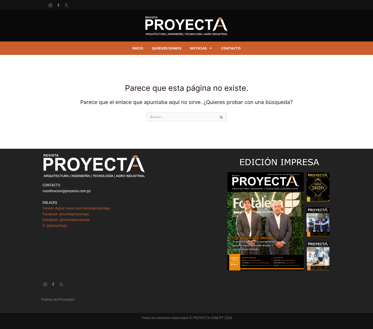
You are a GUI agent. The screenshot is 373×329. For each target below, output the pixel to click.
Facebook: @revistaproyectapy (66, 214)
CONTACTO (231, 48)
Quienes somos (166, 48)
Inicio (137, 48)
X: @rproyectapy (55, 226)
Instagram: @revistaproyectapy (66, 220)
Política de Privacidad (57, 299)
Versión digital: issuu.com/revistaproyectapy (76, 208)
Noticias (198, 48)
